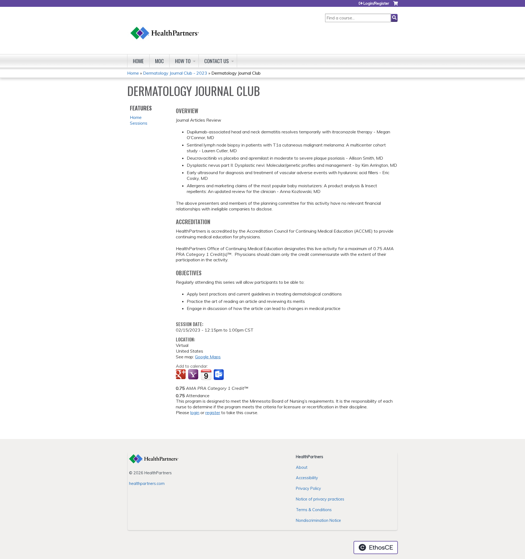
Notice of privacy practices (320, 499)
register (212, 412)
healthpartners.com (147, 483)
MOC (159, 61)
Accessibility (307, 477)
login (194, 412)
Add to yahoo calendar (193, 374)
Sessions (138, 123)
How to (183, 61)
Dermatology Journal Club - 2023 (175, 73)
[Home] (165, 28)
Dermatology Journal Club (236, 73)
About (301, 467)
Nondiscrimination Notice (318, 520)
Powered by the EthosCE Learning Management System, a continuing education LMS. (376, 547)
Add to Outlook (219, 374)
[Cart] (395, 5)
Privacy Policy (308, 488)
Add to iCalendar (206, 374)
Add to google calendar (181, 374)
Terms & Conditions (314, 509)
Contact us (216, 61)
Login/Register (376, 3)
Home (138, 61)
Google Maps (208, 356)
